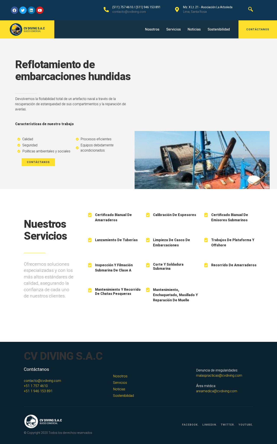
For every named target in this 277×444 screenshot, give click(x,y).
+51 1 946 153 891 (38, 391)
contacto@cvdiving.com (42, 380)
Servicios (173, 29)
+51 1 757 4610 (36, 386)
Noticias (194, 29)
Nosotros (152, 29)
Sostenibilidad (219, 29)
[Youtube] (39, 10)
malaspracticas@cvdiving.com (219, 375)
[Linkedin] (31, 10)
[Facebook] (14, 10)
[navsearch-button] (250, 10)
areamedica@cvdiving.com (216, 391)
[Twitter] (23, 10)
